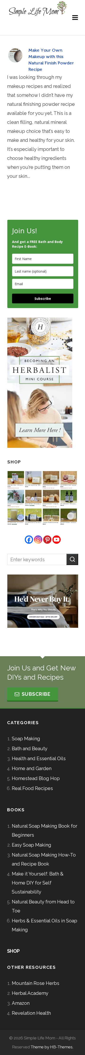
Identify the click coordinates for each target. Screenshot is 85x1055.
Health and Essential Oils (39, 758)
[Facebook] (29, 539)
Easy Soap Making (31, 845)
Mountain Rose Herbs (35, 983)
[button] (72, 559)
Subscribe (42, 298)
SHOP (13, 951)
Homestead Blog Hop (36, 778)
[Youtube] (56, 539)
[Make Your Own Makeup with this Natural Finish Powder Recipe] (15, 55)
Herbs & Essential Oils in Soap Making (44, 925)
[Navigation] (75, 18)
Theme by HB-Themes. (51, 1047)
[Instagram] (38, 539)
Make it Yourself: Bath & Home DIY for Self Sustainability (38, 883)
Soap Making (26, 738)
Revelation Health (31, 1013)
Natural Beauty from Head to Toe (43, 906)
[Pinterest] (47, 539)
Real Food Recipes (32, 788)
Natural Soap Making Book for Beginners (44, 830)
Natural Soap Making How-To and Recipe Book (44, 859)
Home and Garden (31, 768)
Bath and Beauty (29, 748)
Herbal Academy (30, 993)
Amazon (21, 1003)
